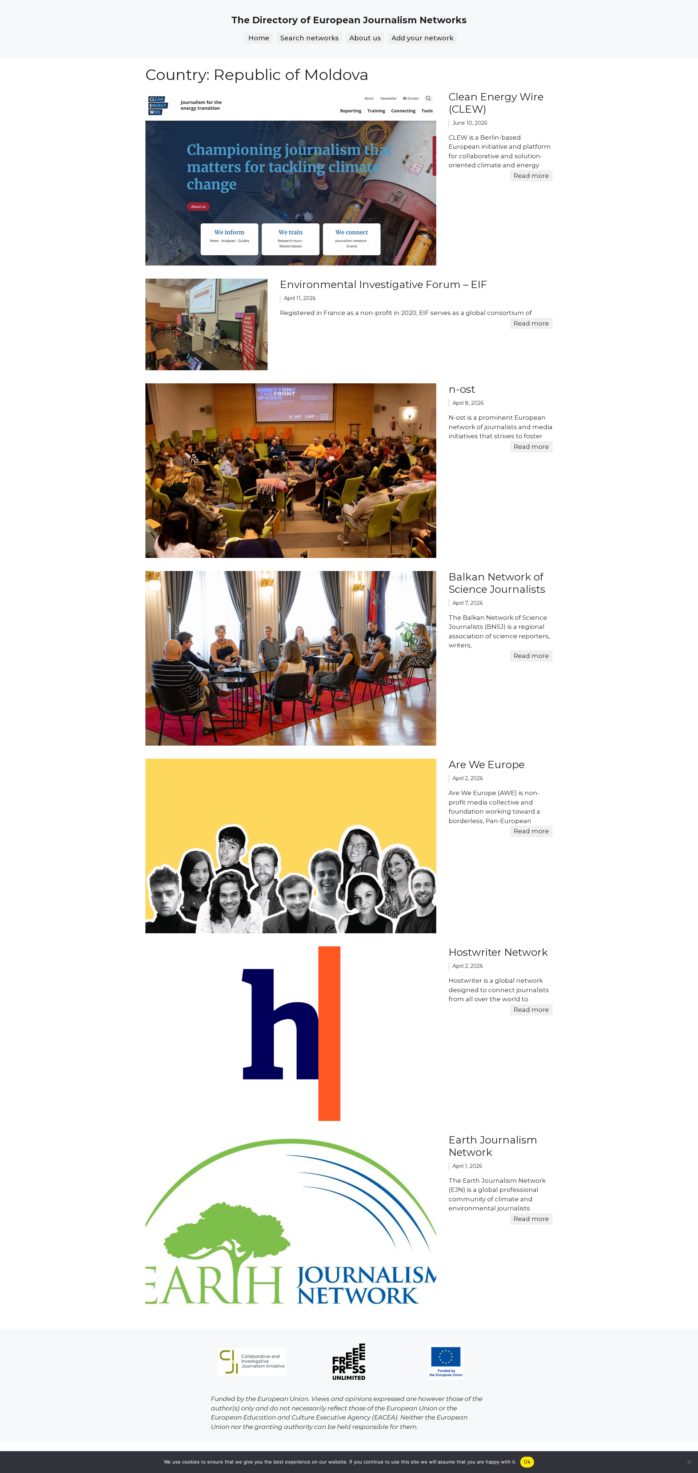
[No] (689, 1462)
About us (365, 38)
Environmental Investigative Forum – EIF (383, 284)
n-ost (462, 389)
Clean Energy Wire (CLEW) (496, 103)
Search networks (309, 38)
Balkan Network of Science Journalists (497, 583)
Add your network (422, 38)
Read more (531, 175)
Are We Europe (487, 764)
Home (258, 38)
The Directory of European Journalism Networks (349, 20)
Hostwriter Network (498, 952)
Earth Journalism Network (493, 1146)
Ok (527, 1462)
